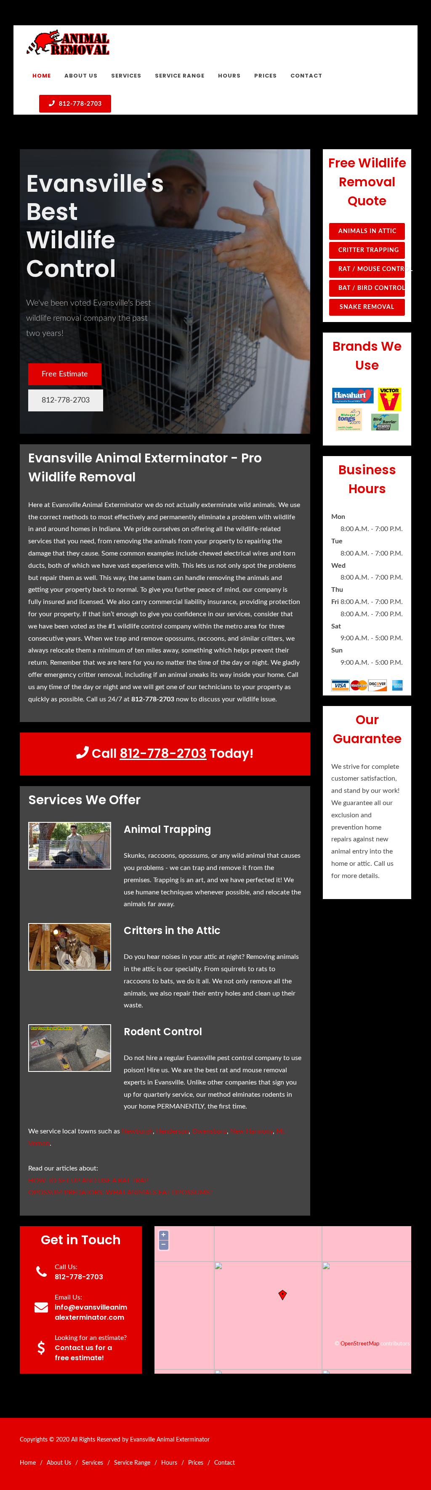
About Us (59, 1463)
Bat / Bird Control (371, 288)
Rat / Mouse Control (371, 269)
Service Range (132, 1463)
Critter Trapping (368, 250)
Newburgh (137, 1131)
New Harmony (251, 1131)
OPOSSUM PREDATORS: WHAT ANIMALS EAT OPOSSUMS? (120, 1192)
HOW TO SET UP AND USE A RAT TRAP (88, 1180)
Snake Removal (367, 307)
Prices (195, 1463)
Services (92, 1463)
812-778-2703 (79, 104)
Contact (224, 1463)
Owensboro (209, 1131)
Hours (169, 1463)
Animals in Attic (367, 231)
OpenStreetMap (360, 1344)
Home (28, 1463)
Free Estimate (65, 374)
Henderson (172, 1131)
